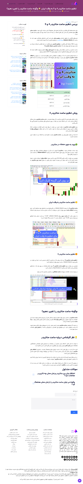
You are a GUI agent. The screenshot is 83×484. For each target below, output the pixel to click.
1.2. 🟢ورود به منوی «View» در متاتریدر (18, 31)
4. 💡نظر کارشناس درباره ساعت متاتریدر (19, 44)
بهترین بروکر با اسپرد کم (47, 432)
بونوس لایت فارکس (32, 446)
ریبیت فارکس (13, 442)
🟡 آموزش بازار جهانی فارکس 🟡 (56, 11)
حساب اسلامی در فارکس (48, 434)
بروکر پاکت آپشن (47, 451)
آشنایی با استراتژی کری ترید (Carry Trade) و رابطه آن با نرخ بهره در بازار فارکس (16, 89)
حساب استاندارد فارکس (47, 436)
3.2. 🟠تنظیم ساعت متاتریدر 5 (18, 38)
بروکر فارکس (60, 40)
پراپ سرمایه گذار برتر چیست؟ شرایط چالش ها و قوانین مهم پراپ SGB (16, 70)
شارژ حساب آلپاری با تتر (32, 434)
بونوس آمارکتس (32, 448)
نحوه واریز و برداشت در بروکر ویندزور (32, 440)
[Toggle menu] (79, 480)
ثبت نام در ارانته (47, 453)
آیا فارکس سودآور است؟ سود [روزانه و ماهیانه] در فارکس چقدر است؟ (16, 66)
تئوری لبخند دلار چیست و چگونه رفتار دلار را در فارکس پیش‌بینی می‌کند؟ (16, 57)
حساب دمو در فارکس (14, 432)
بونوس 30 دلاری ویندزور (32, 442)
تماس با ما (14, 449)
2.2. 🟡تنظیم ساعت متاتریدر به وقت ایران (18, 35)
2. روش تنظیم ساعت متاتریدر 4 (19, 29)
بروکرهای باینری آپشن (48, 442)
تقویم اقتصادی (14, 440)
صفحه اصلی (66, 11)
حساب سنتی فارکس (48, 440)
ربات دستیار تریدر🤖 (11, 3)
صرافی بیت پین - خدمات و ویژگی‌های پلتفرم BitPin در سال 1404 (16, 84)
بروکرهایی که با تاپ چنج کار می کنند (14, 436)
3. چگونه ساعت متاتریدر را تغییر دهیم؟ (19, 40)
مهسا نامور (68, 22)
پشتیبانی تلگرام (14, 451)
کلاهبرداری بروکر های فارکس (13, 434)
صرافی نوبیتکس (14, 438)
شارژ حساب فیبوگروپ (32, 444)
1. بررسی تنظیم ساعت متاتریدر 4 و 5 (18, 27)
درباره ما (13, 446)
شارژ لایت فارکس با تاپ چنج (32, 436)
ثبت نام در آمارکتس (48, 448)
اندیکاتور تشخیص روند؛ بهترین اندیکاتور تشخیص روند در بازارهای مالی (16, 62)
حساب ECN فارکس (47, 438)
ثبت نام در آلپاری (47, 444)
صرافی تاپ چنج (32, 432)
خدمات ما (14, 448)
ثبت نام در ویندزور (47, 449)
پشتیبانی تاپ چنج (32, 449)
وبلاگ (14, 444)
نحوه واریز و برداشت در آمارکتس (32, 438)
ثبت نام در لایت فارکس (47, 446)
